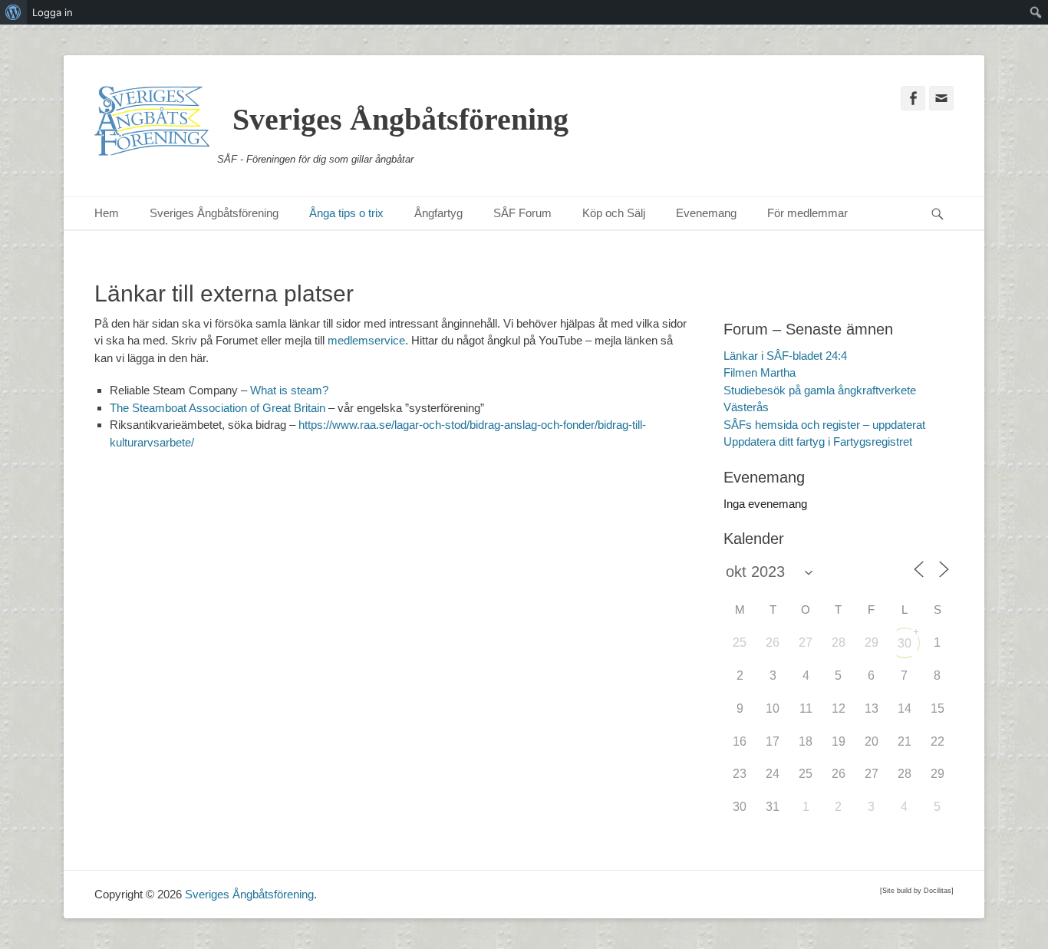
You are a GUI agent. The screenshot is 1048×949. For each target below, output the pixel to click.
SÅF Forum (522, 212)
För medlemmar (807, 212)
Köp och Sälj (613, 212)
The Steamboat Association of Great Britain (217, 407)
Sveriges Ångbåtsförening (400, 119)
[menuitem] (13, 12)
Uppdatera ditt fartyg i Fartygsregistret (817, 441)
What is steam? (289, 390)
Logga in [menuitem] (52, 12)
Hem (106, 212)
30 (904, 643)
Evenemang (706, 212)
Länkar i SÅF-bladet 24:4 (785, 355)
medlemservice (366, 340)
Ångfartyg (438, 212)
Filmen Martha (759, 372)
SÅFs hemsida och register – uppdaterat (824, 424)
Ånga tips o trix (346, 212)
